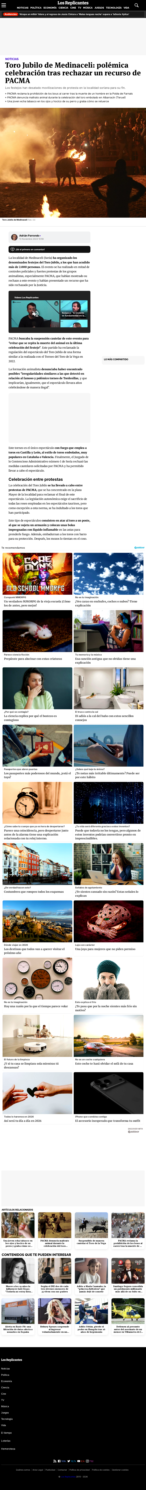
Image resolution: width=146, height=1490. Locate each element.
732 (91, 1461)
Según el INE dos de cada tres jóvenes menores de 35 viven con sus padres (54, 1289)
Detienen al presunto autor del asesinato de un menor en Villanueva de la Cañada (128, 1329)
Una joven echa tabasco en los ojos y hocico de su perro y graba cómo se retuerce (58, 101)
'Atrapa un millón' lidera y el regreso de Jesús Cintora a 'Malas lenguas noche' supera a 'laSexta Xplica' (67, 14)
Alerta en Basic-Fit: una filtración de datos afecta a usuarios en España (18, 1329)
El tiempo (6, 1432)
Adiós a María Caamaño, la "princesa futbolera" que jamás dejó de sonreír (91, 1289)
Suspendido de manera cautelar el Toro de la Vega (91, 1242)
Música (88, 7)
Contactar (62, 1470)
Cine (73, 7)
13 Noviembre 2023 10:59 (31, 239)
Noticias (22, 7)
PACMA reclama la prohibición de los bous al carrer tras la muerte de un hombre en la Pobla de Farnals (70, 93)
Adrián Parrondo (30, 235)
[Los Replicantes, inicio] (73, 3)
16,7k (73, 1461)
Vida (126, 7)
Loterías (5, 1440)
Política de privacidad (79, 1470)
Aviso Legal (38, 1470)
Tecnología (114, 7)
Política (35, 7)
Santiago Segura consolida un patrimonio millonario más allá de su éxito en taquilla (128, 1289)
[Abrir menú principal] (3, 5)
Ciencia (63, 7)
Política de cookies (101, 1470)
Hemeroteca (8, 1448)
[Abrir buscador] (137, 5)
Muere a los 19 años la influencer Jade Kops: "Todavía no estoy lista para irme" (18, 1289)
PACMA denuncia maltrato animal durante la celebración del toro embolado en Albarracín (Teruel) (66, 97)
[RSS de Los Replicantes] (54, 1461)
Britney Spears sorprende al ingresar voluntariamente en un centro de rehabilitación (54, 1329)
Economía (50, 7)
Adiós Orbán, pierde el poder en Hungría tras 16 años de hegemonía (91, 1329)
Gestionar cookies (120, 1470)
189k (63, 1461)
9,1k (82, 1461)
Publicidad (50, 1470)
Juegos (99, 7)
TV (79, 7)
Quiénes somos (23, 1470)
